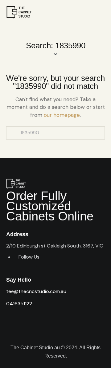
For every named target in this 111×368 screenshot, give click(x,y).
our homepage (62, 115)
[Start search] (13, 133)
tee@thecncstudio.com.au (36, 291)
